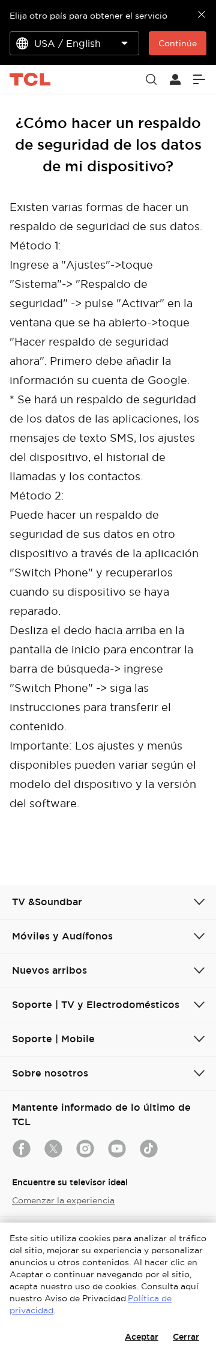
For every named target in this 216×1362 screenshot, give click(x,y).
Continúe (177, 43)
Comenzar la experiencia (63, 1200)
